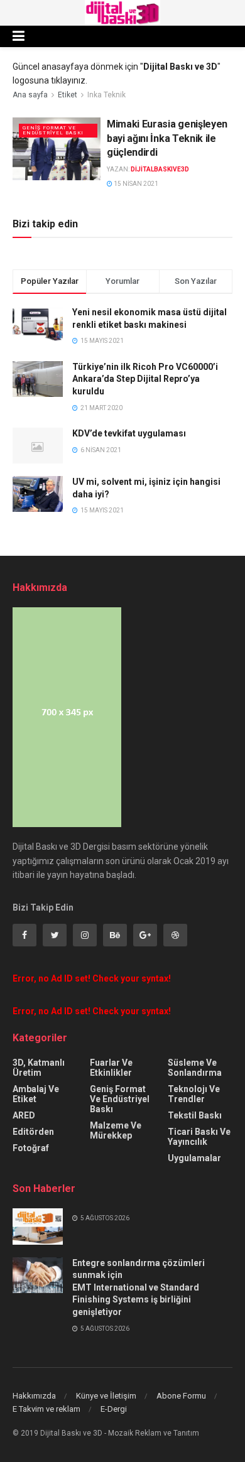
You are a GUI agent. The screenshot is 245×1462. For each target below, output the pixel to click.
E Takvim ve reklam (46, 1409)
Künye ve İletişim (106, 1395)
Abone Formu (181, 1395)
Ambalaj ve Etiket (36, 1094)
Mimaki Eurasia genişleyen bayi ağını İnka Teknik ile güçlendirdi (167, 138)
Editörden (33, 1132)
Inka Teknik (106, 94)
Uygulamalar (194, 1158)
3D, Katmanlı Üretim (39, 1068)
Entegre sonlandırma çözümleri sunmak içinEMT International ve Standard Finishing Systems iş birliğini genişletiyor (138, 1287)
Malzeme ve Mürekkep (115, 1130)
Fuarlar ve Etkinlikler (111, 1068)
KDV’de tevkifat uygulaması (129, 433)
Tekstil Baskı (195, 1115)
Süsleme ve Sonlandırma (195, 1068)
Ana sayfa (30, 94)
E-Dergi (114, 1409)
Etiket (67, 94)
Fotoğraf (31, 1148)
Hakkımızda (34, 1395)
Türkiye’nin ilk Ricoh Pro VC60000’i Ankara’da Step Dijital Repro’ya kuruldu (145, 379)
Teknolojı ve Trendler (194, 1094)
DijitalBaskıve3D (160, 169)
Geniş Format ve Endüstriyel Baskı (53, 130)
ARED (24, 1115)
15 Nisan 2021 (135, 183)
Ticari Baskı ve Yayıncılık (199, 1137)
